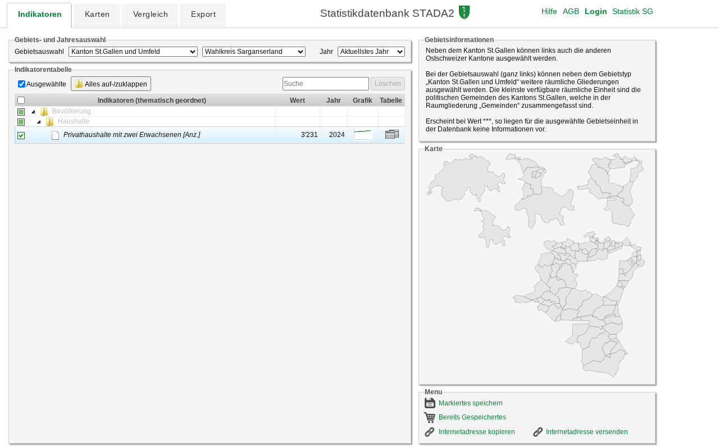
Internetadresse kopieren (477, 432)
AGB (571, 11)
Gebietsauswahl (39, 52)
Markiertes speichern (471, 403)
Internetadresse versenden (587, 432)
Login (596, 11)
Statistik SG (632, 11)
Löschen (388, 84)
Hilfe (549, 11)
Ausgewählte (46, 84)
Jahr (326, 52)
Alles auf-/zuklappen (115, 84)
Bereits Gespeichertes (472, 417)
